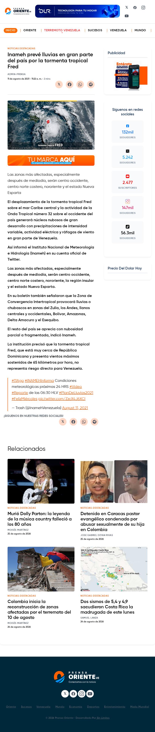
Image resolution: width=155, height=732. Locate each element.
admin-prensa (17, 74)
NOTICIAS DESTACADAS (21, 49)
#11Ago (18, 381)
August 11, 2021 (75, 408)
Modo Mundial (139, 706)
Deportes (93, 706)
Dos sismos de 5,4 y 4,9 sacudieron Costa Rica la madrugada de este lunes (107, 607)
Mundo (140, 30)
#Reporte (20, 393)
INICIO (11, 30)
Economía (75, 706)
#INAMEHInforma (39, 381)
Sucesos (95, 30)
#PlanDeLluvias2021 (76, 393)
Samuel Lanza (89, 618)
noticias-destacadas (22, 508)
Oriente (29, 30)
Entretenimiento (114, 706)
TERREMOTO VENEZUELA (62, 30)
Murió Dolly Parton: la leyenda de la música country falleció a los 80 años (40, 519)
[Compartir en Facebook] (69, 84)
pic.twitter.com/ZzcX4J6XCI (61, 399)
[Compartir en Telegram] (91, 84)
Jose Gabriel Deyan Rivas (97, 535)
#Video (76, 387)
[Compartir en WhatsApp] (80, 84)
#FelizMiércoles (24, 399)
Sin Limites (102, 718)
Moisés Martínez (18, 530)
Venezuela (118, 30)
